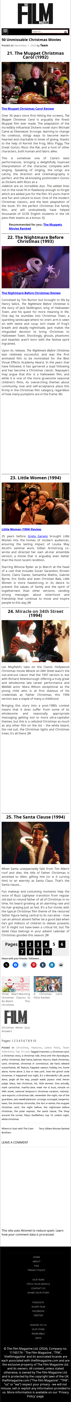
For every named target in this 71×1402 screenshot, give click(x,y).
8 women (44, 1051)
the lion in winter (45, 1103)
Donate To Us (38, 1325)
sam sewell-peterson (25, 1099)
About (36, 1261)
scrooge (41, 1099)
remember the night (46, 1095)
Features (36, 1047)
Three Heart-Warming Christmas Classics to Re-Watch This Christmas (16, 999)
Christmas (22, 1047)
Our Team (38, 1279)
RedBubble (38, 1333)
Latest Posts (52, 1047)
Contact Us (38, 1288)
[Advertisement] (35, 435)
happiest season (39, 1067)
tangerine (63, 1099)
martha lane (28, 1087)
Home (36, 1257)
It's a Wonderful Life (51, 1075)
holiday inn (55, 1067)
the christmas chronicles (22, 1103)
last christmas (25, 1083)
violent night (61, 1115)
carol (4, 1063)
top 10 (49, 1115)
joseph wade (38, 1079)
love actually (62, 1083)
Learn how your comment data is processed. (33, 1232)
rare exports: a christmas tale (17, 1095)
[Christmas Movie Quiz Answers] (16, 1018)
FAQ (36, 1265)
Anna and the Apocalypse (55, 1055)
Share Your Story (38, 1292)
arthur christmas (11, 1059)
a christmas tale (30, 1055)
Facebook (38, 1311)
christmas (14, 1063)
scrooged (52, 1099)
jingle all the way (19, 1079)
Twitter (38, 1315)
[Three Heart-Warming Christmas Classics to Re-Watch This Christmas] (16, 984)
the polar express (24, 1111)
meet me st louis (46, 1087)
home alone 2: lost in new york (26, 1071)
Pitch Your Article (38, 1284)
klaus (12, 1083)
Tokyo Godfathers (34, 1115)
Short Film (38, 1306)
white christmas (10, 1119)
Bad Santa (26, 1059)
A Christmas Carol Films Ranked (48, 995)
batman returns (42, 1059)
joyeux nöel (54, 1079)
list (35, 1083)
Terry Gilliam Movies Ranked (54, 1128)
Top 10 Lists (22, 1051)
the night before (31, 1107)
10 (47, 952)
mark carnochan (11, 1087)
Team (44, 45)
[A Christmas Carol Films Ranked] (48, 984)
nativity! (64, 1091)
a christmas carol (59, 1051)
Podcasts (38, 1302)
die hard (55, 1063)
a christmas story (11, 1055)
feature (25, 1067)
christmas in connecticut (34, 1063)
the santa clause (46, 1111)
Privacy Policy (36, 1270)
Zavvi (38, 1338)
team (4, 1103)
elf (18, 1067)
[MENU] (5, 31)
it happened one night (25, 1075)
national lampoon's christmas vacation (36, 1091)
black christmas (60, 1059)
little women (46, 1083)
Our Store (38, 1329)
